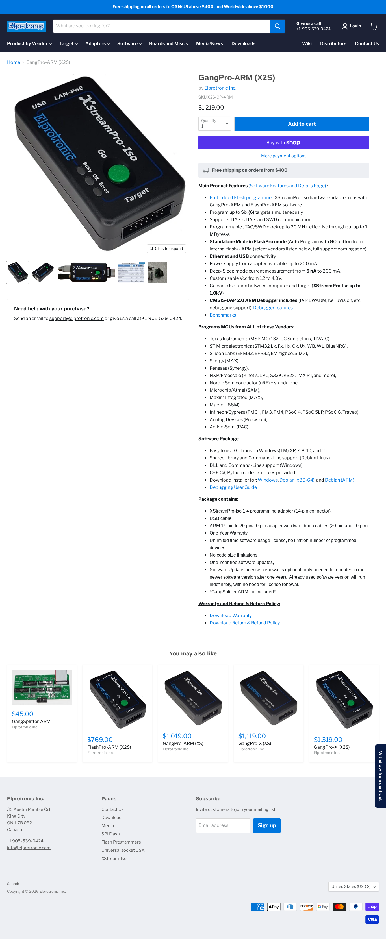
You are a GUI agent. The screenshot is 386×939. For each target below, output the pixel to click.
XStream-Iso (114, 858)
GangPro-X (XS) (254, 743)
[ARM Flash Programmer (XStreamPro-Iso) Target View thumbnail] (17, 272)
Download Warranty (231, 615)
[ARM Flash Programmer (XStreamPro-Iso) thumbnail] (86, 272)
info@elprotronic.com (29, 847)
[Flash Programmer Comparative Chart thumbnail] (131, 272)
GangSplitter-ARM (31, 721)
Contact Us (367, 43)
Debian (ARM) (339, 480)
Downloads (243, 43)
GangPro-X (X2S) (332, 747)
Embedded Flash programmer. (242, 197)
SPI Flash (110, 833)
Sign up (267, 825)
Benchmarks (223, 315)
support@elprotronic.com (76, 318)
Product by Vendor (28, 43)
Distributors (333, 43)
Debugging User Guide (233, 487)
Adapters (96, 43)
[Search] (277, 26)
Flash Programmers (121, 842)
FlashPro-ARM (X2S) (109, 747)
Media (107, 825)
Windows (268, 480)
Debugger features (273, 307)
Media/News (209, 43)
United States (350, 886)
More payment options (284, 156)
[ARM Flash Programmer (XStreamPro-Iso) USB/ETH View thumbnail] (43, 272)
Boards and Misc (167, 43)
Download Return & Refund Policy (245, 623)
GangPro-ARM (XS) (183, 743)
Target (67, 43)
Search (13, 883)
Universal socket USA (123, 850)
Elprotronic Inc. (220, 88)
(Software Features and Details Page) (287, 185)
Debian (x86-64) (297, 480)
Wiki (307, 43)
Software (127, 43)
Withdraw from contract (380, 776)
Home (13, 62)
